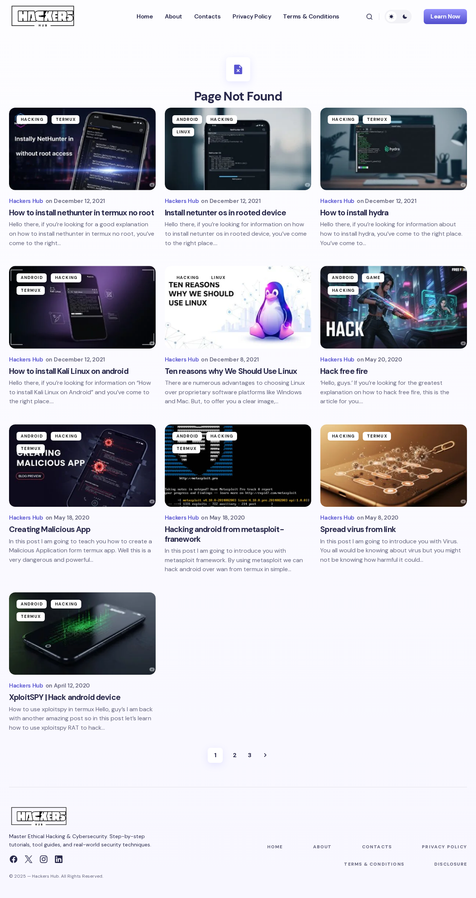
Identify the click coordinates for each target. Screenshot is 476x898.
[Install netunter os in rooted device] (238, 149)
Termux (66, 119)
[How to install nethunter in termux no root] (82, 149)
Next (265, 755)
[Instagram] (43, 859)
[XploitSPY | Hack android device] (82, 633)
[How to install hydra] (393, 149)
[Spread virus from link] (393, 465)
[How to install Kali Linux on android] (82, 307)
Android (187, 119)
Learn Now (445, 16)
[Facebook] (13, 859)
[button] (369, 16)
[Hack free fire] (393, 307)
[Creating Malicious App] (82, 465)
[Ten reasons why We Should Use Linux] (238, 307)
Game (373, 277)
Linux (183, 131)
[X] (28, 859)
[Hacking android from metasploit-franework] (238, 465)
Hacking (32, 119)
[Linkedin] (58, 859)
